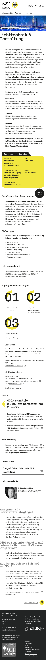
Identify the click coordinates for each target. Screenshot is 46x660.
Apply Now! (39, 193)
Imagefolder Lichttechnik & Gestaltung (19, 470)
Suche (26, 645)
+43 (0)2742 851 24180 (29, 381)
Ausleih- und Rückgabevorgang (28, 592)
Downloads (29, 13)
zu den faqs (31, 602)
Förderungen (34, 445)
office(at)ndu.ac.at (9, 630)
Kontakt (27, 641)
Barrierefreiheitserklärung (32, 649)
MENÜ (31, 6)
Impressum (28, 643)
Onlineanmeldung (14, 388)
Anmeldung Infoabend (14, 365)
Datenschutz (28, 647)
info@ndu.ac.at (15, 384)
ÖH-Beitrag (35, 428)
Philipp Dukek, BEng (25, 488)
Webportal (28, 652)
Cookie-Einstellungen (31, 656)
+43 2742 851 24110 (9, 628)
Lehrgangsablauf (8, 13)
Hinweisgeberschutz (31, 654)
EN (40, 6)
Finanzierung (19, 13)
